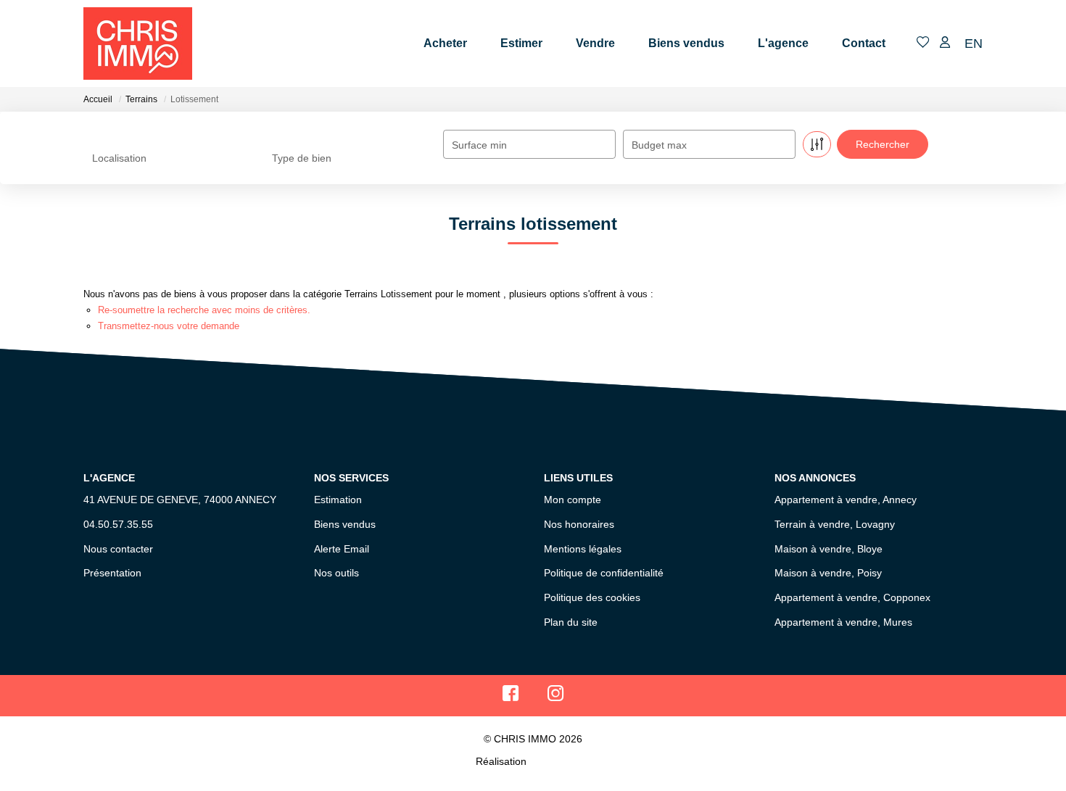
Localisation (119, 158)
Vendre (595, 43)
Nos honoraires (579, 524)
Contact (863, 43)
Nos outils (336, 573)
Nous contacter (118, 549)
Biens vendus (686, 43)
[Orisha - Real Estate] (559, 761)
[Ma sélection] (923, 43)
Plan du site (571, 622)
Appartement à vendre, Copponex (852, 597)
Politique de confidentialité (604, 573)
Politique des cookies (592, 597)
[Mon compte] (945, 43)
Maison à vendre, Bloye (828, 549)
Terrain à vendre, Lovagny (834, 524)
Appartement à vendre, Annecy (845, 499)
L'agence (783, 43)
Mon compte (572, 499)
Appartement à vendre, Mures (843, 622)
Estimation (338, 499)
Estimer (521, 43)
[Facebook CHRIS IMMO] (510, 697)
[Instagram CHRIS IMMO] (556, 697)
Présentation (112, 573)
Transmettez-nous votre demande (168, 325)
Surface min (479, 145)
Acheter (445, 43)
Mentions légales (582, 549)
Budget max (659, 145)
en (973, 43)
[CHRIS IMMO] (137, 43)
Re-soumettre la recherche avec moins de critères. (204, 310)
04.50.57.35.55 (118, 524)
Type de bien (301, 158)
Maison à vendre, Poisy (828, 573)
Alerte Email (341, 549)
